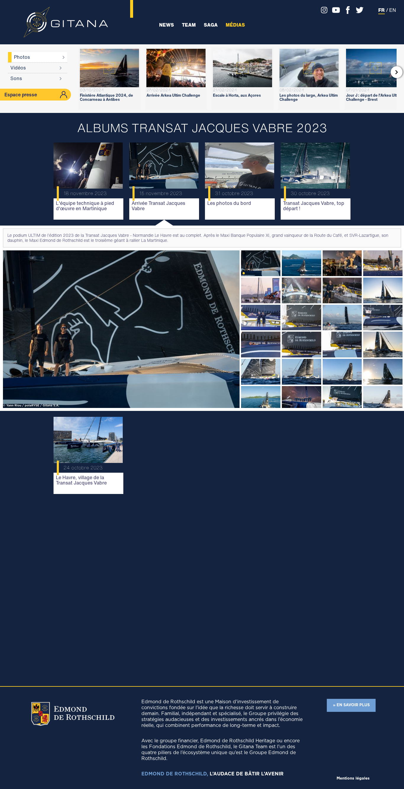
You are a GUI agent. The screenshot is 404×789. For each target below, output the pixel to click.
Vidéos (18, 67)
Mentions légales (353, 778)
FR (381, 10)
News (166, 25)
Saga (211, 25)
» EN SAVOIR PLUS (351, 705)
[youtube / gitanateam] (334, 10)
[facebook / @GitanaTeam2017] (346, 10)
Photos (22, 57)
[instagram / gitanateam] (322, 10)
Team (189, 25)
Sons (16, 78)
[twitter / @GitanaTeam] (358, 10)
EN (392, 10)
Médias (235, 25)
